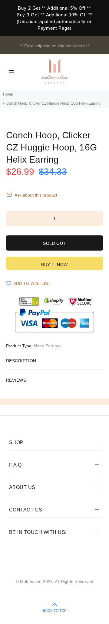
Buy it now (54, 264)
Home (8, 94)
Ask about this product (36, 195)
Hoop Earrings (47, 345)
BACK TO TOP (55, 611)
